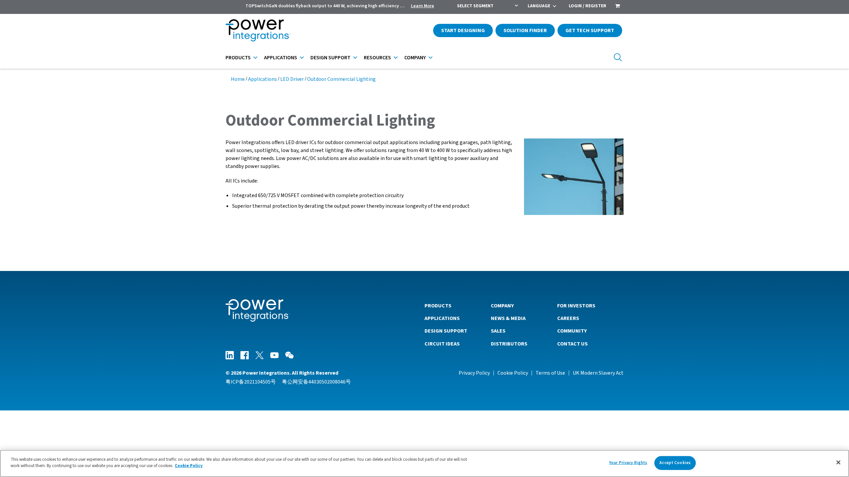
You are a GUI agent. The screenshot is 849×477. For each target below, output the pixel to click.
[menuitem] (617, 7)
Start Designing (463, 30)
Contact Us (572, 343)
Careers (568, 318)
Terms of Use (550, 373)
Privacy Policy (474, 373)
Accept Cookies (674, 463)
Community (572, 331)
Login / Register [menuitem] (587, 6)
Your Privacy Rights (628, 463)
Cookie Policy (512, 373)
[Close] (838, 462)
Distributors (509, 343)
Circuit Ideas (442, 343)
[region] (424, 463)
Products (238, 57)
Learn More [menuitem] (422, 6)
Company (415, 57)
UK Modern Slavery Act (598, 373)
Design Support (330, 57)
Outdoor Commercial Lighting (341, 79)
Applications (280, 57)
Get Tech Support (589, 30)
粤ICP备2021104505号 (251, 382)
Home (238, 79)
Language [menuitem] (539, 6)
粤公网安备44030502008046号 (316, 382)
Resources (377, 57)
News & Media (508, 318)
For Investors (576, 305)
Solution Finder (525, 30)
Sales (498, 331)
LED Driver (292, 79)
